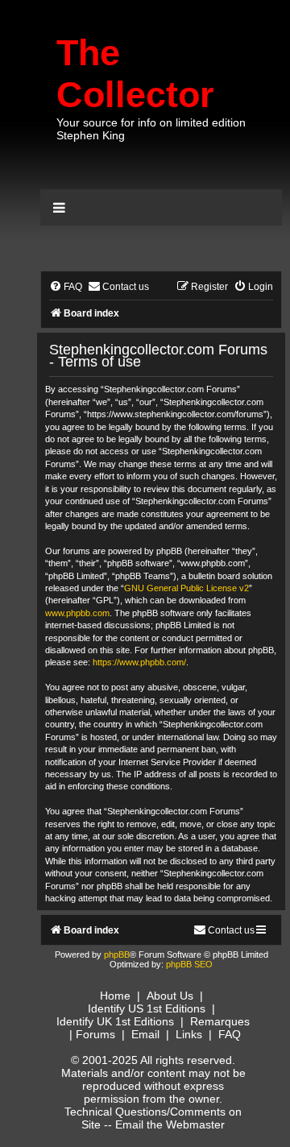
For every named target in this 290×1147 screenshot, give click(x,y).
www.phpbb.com (77, 613)
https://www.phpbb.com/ (139, 662)
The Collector (135, 73)
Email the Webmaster (170, 1124)
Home (115, 995)
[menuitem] (65, 287)
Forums (95, 1034)
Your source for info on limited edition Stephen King (151, 129)
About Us (170, 995)
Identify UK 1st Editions (115, 1021)
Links (189, 1034)
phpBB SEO (189, 964)
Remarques (220, 1021)
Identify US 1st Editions (146, 1008)
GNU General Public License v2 (186, 588)
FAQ (229, 1034)
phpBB (117, 954)
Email (145, 1034)
